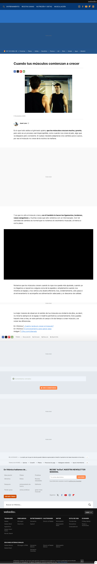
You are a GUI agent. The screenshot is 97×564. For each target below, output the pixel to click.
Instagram (79, 6)
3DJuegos (20, 521)
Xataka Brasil (8, 548)
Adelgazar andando (64, 462)
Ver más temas (10, 496)
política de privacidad (75, 481)
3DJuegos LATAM (22, 545)
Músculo (45, 337)
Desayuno (7, 484)
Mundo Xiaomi (8, 533)
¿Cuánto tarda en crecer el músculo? (39, 326)
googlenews (93, 6)
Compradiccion (73, 526)
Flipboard (90, 6)
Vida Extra (20, 524)
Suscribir (81, 477)
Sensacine (33, 521)
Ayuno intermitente (78, 462)
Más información (62, 562)
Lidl (58, 51)
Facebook (83, 6)
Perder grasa (8, 490)
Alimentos (7, 479)
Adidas (37, 51)
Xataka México (8, 545)
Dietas (21, 479)
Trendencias (72, 521)
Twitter (18, 71)
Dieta (63, 51)
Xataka (6, 521)
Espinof (32, 524)
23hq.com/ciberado (29, 331)
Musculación (27, 337)
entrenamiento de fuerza (25, 485)
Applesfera (7, 526)
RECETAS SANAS (28, 7)
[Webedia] (92, 1)
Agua (76, 51)
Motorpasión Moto (60, 524)
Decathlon (44, 51)
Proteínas (22, 51)
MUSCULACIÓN (60, 7)
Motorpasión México (60, 546)
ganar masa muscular (38, 490)
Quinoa (25, 462)
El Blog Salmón (86, 521)
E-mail (24, 71)
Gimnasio (37, 337)
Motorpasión (60, 521)
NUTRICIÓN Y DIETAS (44, 7)
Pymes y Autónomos (85, 524)
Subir (87, 512)
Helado (70, 51)
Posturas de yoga (50, 462)
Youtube (86, 6)
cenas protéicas (24, 490)
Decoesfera (72, 524)
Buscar (89, 504)
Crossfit (32, 462)
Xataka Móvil (8, 524)
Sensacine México (33, 546)
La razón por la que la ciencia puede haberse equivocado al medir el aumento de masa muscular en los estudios (52, 457)
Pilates (30, 51)
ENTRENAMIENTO (12, 7)
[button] (24, 123)
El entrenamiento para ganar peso (38, 329)
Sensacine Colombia (33, 550)
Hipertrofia (55, 337)
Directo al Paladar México (48, 546)
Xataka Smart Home (8, 530)
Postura (52, 51)
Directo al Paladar (48, 521)
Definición (38, 484)
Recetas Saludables (38, 479)
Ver (49, 388)
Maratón (83, 51)
